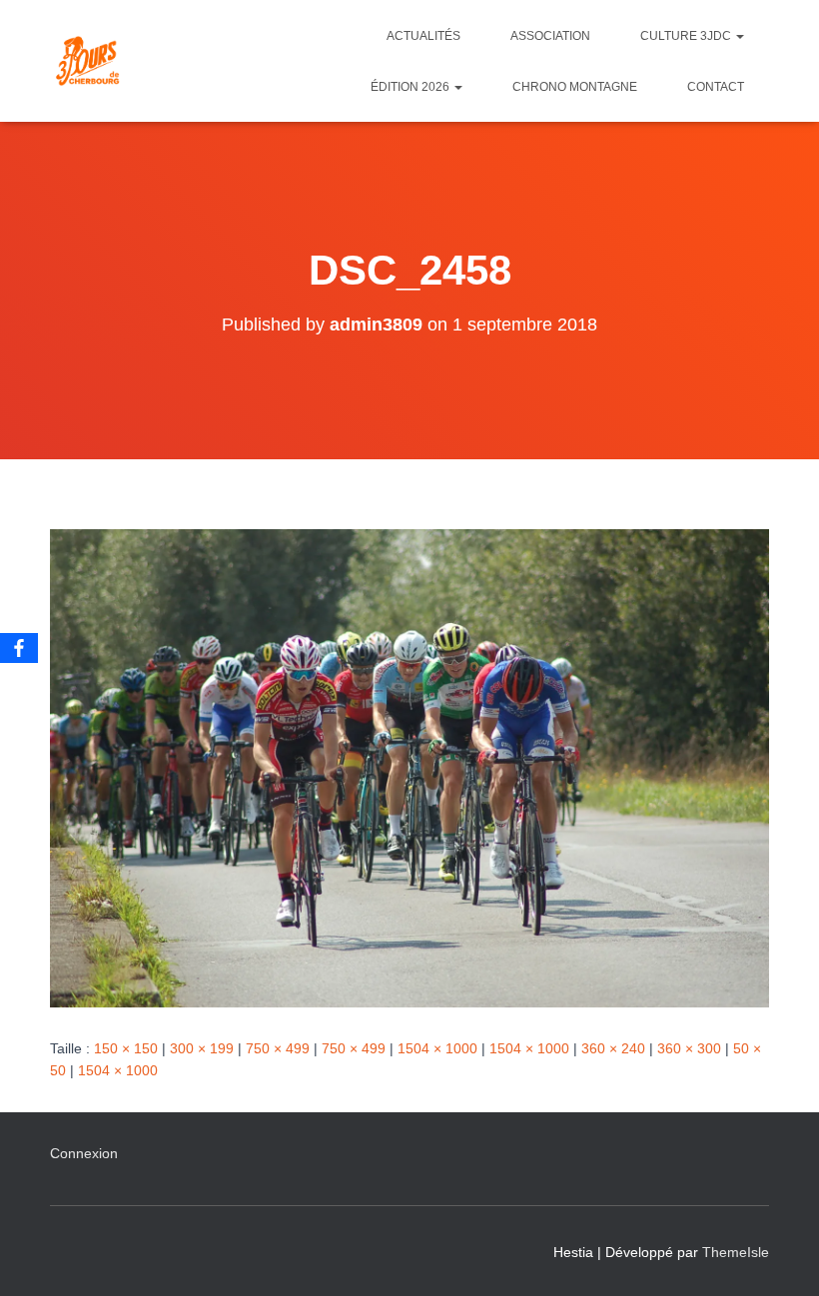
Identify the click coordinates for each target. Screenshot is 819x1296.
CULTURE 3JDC (687, 36)
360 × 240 (613, 1048)
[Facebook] (19, 648)
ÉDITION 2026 (411, 87)
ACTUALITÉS (423, 36)
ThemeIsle (735, 1252)
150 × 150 (126, 1048)
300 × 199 (202, 1048)
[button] (739, 36)
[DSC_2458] (409, 767)
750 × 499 (278, 1048)
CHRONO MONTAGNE (574, 87)
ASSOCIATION (550, 36)
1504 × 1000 (437, 1048)
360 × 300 (689, 1048)
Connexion (84, 1153)
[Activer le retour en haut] (779, 1256)
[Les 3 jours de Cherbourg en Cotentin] (87, 61)
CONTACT (715, 87)
